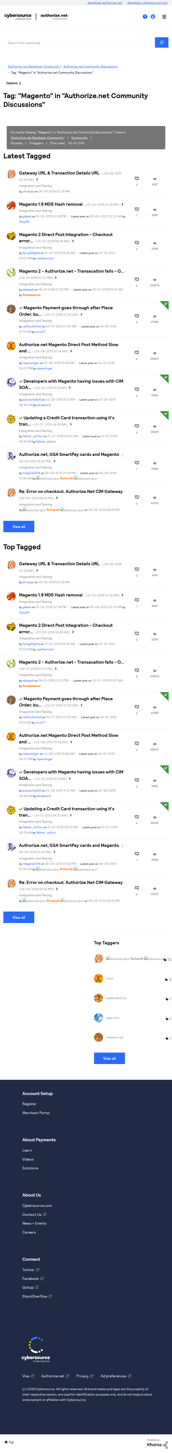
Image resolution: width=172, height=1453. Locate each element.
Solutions (30, 1168)
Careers (29, 1232)
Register (29, 1104)
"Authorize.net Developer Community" (37, 137)
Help (147, 16)
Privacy (82, 1376)
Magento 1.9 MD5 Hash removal (69, 204)
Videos (28, 1159)
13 (169, 959)
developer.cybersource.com (147, 2)
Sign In (153, 16)
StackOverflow (34, 1296)
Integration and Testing (35, 186)
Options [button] (12, 83)
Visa (25, 1376)
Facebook (30, 1278)
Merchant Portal (36, 1113)
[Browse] (162, 16)
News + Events (34, 1223)
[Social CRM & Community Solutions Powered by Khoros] (157, 1443)
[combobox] (86, 42)
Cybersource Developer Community (17, 16)
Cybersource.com (37, 1205)
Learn (27, 1150)
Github (28, 1287)
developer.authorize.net (105, 2)
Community (79, 137)
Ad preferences (113, 1376)
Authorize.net (52, 1376)
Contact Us (31, 1214)
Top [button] (11, 1442)
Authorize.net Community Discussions (90, 66)
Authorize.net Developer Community (34, 66)
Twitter (28, 1270)
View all (19, 526)
